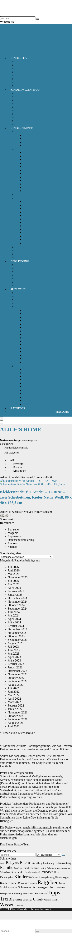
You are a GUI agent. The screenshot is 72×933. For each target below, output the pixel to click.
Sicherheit (21, 254)
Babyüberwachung (26, 194)
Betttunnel (29, 215)
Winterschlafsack (33, 145)
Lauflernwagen (32, 355)
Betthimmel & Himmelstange (40, 208)
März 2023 (14, 660)
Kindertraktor (31, 351)
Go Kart (28, 317)
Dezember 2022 (17, 670)
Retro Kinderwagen (27, 107)
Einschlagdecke (32, 219)
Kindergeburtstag (47, 877)
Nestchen (28, 236)
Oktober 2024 (16, 605)
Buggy (19, 96)
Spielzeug (18, 289)
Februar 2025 (16, 591)
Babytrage (21, 93)
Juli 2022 (13, 688)
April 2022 (14, 698)
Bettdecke (29, 239)
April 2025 (14, 587)
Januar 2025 (15, 594)
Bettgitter (28, 205)
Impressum (14, 536)
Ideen (56, 872)
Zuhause (19, 906)
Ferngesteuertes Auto (36, 327)
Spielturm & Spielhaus (36, 400)
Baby (10, 862)
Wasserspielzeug (33, 404)
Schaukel (28, 397)
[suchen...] (37, 19)
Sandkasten (30, 390)
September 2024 (17, 608)
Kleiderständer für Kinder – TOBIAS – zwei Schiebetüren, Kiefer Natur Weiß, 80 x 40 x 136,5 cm (36, 497)
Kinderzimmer (22, 128)
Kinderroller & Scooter (37, 348)
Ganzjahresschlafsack (36, 135)
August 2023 (15, 643)
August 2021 (15, 722)
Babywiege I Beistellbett (38, 156)
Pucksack (29, 138)
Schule (13, 887)
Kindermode (23, 271)
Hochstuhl (29, 163)
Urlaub (38, 899)
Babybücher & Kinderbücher (33, 299)
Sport (25, 894)
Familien (18, 868)
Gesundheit (46, 872)
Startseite (13, 529)
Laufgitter (29, 183)
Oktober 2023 (16, 636)
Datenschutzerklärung (21, 539)
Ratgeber (18, 408)
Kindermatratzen (33, 222)
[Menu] (1, 419)
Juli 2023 (13, 646)
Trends (7, 899)
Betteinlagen (30, 201)
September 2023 (17, 639)
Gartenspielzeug (33, 369)
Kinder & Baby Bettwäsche (40, 212)
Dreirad (27, 313)
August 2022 (15, 684)
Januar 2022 (15, 709)
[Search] (1, 423)
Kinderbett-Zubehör (27, 198)
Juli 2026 (13, 567)
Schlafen (4, 887)
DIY (17, 863)
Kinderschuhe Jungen (28, 278)
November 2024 (17, 601)
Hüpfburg (29, 372)
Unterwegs (27, 900)
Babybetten (30, 159)
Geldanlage (5, 872)
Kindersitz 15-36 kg (27, 68)
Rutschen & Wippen (35, 383)
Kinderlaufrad (31, 344)
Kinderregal (30, 180)
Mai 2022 (13, 695)
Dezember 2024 (17, 598)
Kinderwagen (23, 100)
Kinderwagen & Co (25, 89)
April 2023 (14, 657)
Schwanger (25, 887)
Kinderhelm (30, 341)
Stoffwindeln (41, 893)
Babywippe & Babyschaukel (40, 152)
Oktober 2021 (16, 715)
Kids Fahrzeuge (25, 306)
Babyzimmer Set (25, 247)
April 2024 (14, 619)
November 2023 (17, 632)
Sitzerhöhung (23, 82)
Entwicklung (36, 863)
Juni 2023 (14, 650)
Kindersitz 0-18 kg (26, 65)
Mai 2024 (13, 615)
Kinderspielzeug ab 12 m (30, 296)
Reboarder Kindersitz (28, 78)
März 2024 (14, 622)
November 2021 (17, 712)
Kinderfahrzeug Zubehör (38, 334)
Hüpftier (28, 376)
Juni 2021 (14, 726)
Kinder (21, 876)
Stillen (31, 893)
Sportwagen (22, 103)
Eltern (25, 862)
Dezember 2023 (17, 629)
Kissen (27, 225)
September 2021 (17, 719)
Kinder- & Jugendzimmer (30, 250)
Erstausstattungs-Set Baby (31, 264)
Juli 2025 (13, 580)
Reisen (62, 883)
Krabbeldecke (31, 229)
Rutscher (28, 358)
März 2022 (14, 702)
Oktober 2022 (16, 677)
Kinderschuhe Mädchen (29, 275)
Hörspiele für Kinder (28, 303)
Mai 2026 (13, 574)
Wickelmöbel (31, 190)
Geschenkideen (32, 872)
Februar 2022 (16, 705)
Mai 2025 (13, 584)
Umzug (18, 899)
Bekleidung (20, 261)
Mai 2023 (13, 653)
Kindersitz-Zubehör (27, 75)
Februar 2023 (16, 664)
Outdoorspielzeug (26, 366)
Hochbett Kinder (33, 166)
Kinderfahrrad (31, 330)
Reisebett (28, 187)
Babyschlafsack (24, 131)
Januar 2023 (15, 667)
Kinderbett (29, 170)
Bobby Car (29, 310)
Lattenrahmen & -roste (36, 232)
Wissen (7, 904)
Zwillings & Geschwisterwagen (34, 120)
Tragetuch (21, 110)
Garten (43, 868)
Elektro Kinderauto (34, 324)
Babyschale (22, 61)
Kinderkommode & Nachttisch (41, 177)
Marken (12, 543)
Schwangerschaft (44, 887)
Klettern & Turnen (34, 379)
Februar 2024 (16, 625)
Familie (6, 867)
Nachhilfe (32, 883)
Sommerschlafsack (34, 142)
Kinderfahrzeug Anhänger (39, 337)
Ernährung (48, 863)
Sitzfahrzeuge (31, 362)
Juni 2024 (14, 612)
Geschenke (17, 872)
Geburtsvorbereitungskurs (58, 868)
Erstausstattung (63, 863)
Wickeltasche (23, 113)
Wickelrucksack (25, 117)
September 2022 (17, 681)
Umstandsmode (24, 282)
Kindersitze (20, 58)
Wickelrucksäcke (50, 900)
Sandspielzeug (32, 393)
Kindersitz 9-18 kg (26, 72)
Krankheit (22, 883)
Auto (2, 863)
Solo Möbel (22, 149)
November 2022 (17, 674)
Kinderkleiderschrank (36, 173)
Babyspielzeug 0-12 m (29, 292)
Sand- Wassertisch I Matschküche (43, 386)
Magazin (62, 411)
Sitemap (12, 546)
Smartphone (5, 894)
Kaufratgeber (6, 877)
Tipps (53, 892)
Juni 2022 (14, 691)
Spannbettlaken (32, 243)
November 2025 (17, 577)
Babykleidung (23, 268)
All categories (11, 452)
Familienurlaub (30, 868)
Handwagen (30, 320)
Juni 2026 (14, 570)
